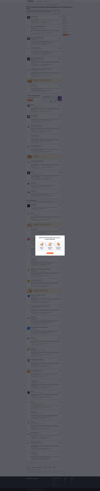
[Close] (64, 236)
